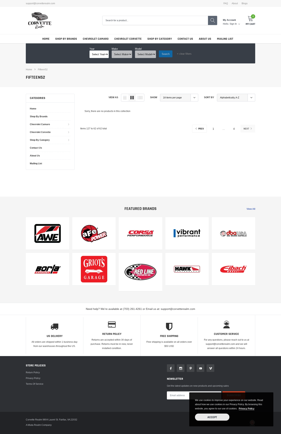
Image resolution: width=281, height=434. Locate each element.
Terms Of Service (34, 383)
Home (46, 39)
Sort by (209, 97)
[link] (47, 233)
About (235, 3)
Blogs (245, 3)
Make (115, 48)
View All (251, 208)
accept (212, 417)
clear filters (184, 53)
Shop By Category (159, 39)
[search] (212, 20)
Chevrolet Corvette (128, 39)
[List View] (124, 97)
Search (166, 53)
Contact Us (185, 39)
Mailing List (225, 39)
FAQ (225, 3)
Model (138, 48)
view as (113, 97)
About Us (205, 39)
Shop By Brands (66, 39)
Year (91, 48)
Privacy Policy (33, 378)
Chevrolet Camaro (96, 39)
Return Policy (33, 372)
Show (153, 97)
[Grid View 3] (132, 97)
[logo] (40, 21)
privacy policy (246, 408)
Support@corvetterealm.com (40, 3)
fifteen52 (43, 69)
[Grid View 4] (140, 97)
